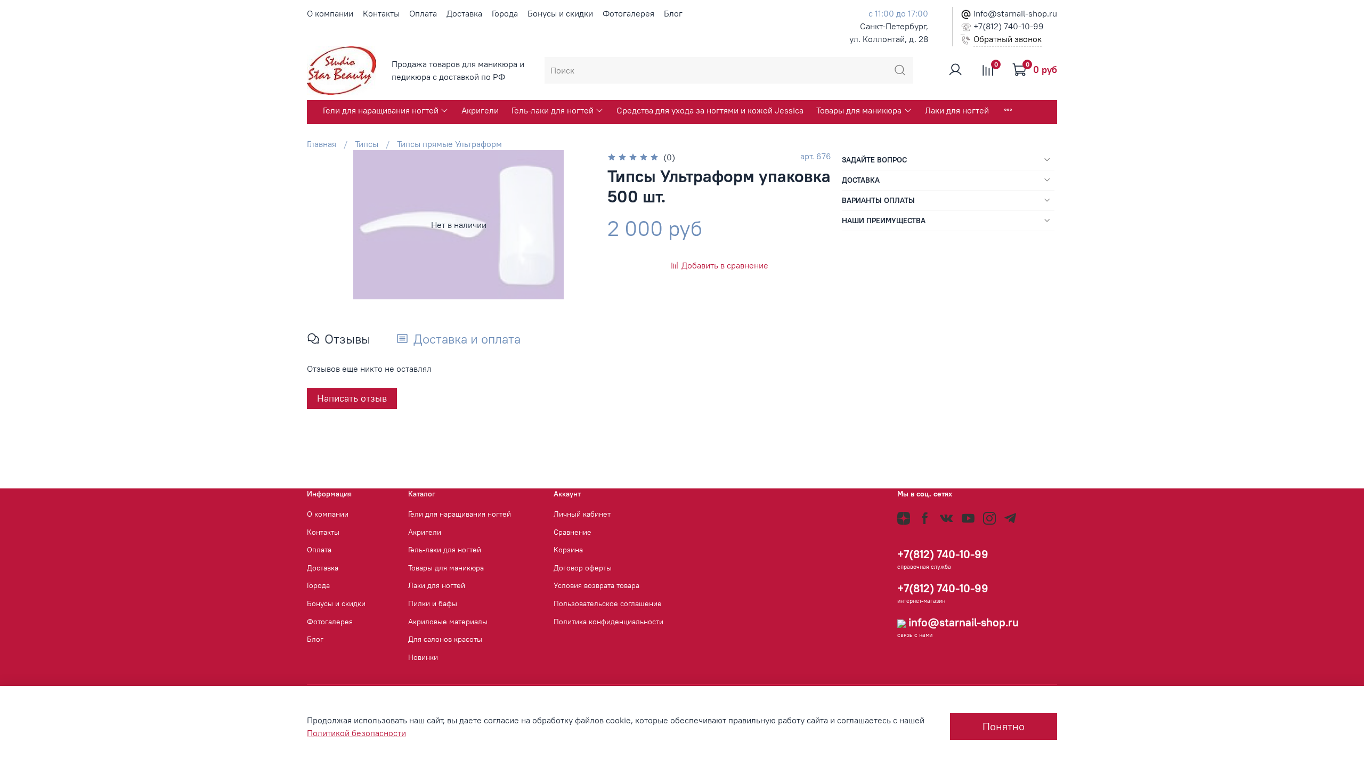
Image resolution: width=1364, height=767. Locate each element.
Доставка (464, 13)
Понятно (1004, 726)
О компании (330, 13)
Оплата (423, 13)
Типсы (366, 143)
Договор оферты (583, 568)
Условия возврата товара (596, 585)
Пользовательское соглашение (608, 603)
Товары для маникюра (859, 110)
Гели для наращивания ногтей (381, 110)
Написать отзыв (352, 398)
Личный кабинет (582, 514)
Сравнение (572, 532)
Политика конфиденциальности (608, 621)
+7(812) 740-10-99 (1007, 26)
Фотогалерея (628, 13)
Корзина (568, 549)
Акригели (480, 110)
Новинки (423, 657)
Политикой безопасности (356, 733)
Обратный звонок (1007, 39)
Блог (673, 13)
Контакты (381, 13)
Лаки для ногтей (957, 110)
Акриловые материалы (448, 621)
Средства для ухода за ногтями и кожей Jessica (709, 110)
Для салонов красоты (445, 639)
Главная (321, 143)
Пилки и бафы (432, 603)
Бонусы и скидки (560, 13)
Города (505, 13)
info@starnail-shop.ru (1014, 13)
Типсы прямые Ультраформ (449, 143)
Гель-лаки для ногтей (553, 110)
